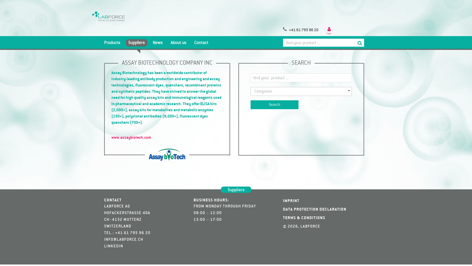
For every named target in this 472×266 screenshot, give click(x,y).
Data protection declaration (314, 209)
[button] (301, 91)
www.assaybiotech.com (131, 137)
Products (112, 42)
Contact (201, 42)
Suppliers (136, 42)
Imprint (291, 201)
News (158, 42)
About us (178, 42)
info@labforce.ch (123, 239)
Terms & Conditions (304, 218)
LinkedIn (113, 246)
